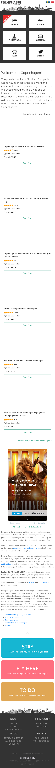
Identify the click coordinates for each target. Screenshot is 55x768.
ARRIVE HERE (41, 726)
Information (29, 764)
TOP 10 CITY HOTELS (13, 729)
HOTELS (13, 723)
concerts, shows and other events (26, 548)
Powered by (28, 513)
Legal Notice (15, 523)
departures (42, 583)
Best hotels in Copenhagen (16, 623)
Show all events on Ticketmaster (26, 527)
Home (14, 753)
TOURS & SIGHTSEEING (13, 738)
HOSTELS (13, 726)
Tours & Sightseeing (13, 617)
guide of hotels (7, 564)
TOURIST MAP (13, 744)
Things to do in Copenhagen (36, 114)
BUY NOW (17, 513)
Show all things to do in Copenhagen (34, 441)
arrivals (32, 583)
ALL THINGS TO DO (13, 741)
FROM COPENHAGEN (41, 741)
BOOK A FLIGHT (41, 738)
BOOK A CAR (41, 723)
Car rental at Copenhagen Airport (18, 615)
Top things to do (11, 620)
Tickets (8, 625)
